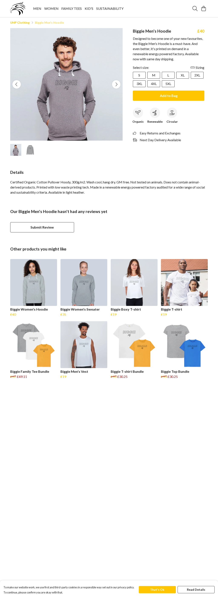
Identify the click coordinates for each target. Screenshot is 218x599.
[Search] (195, 8)
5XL (168, 84)
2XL (197, 75)
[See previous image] (16, 84)
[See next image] (116, 84)
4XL (154, 84)
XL (183, 75)
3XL (139, 84)
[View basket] (203, 8)
